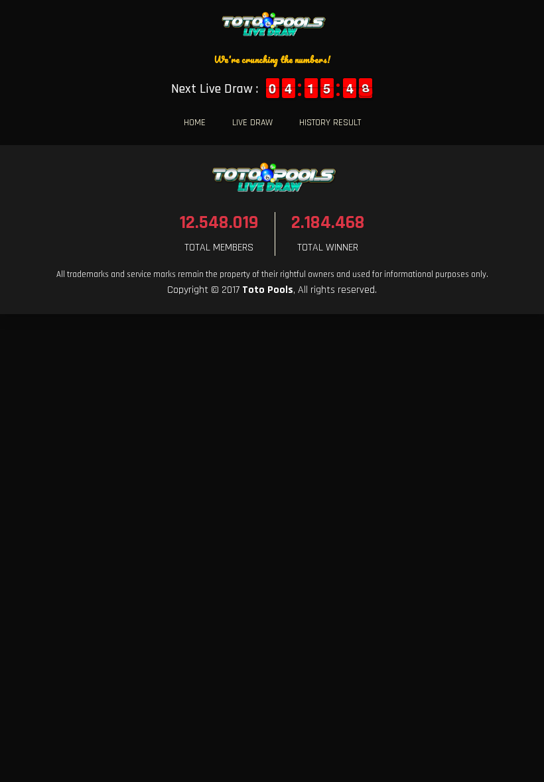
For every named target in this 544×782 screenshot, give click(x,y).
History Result (330, 123)
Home (195, 123)
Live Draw (252, 123)
